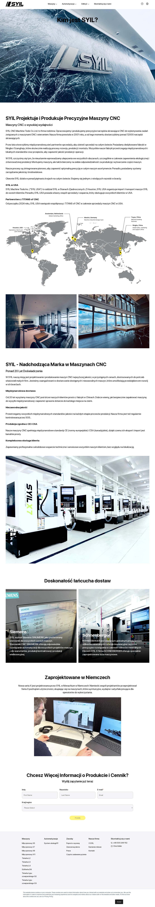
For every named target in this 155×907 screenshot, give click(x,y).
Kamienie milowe (95, 847)
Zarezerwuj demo (73, 847)
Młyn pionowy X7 (28, 847)
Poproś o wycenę (73, 843)
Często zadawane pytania (76, 854)
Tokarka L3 (26, 862)
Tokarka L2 (26, 858)
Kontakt (92, 851)
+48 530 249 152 (120, 843)
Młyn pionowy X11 (28, 854)
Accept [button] (119, 902)
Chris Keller (117, 846)
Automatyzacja (68, 4)
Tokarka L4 (26, 866)
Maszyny (51, 4)
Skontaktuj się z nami (102, 4)
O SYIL (91, 843)
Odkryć (84, 4)
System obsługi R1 (51, 843)
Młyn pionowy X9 (28, 851)
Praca (68, 851)
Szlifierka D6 (27, 869)
